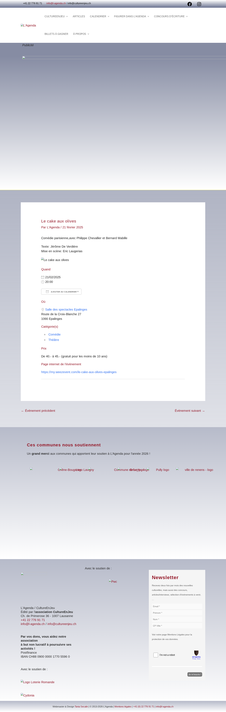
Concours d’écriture (169, 16)
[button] (66, 16)
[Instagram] (199, 4)
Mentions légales (123, 706)
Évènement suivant (190, 410)
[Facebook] (189, 4)
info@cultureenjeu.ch (79, 3)
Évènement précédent (38, 410)
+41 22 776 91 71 (33, 620)
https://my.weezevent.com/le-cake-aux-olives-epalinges (79, 372)
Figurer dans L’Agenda (130, 16)
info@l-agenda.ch (56, 3)
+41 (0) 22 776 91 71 (143, 706)
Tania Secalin (81, 706)
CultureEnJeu (55, 16)
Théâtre (53, 340)
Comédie (54, 334)
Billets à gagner (56, 34)
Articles (79, 16)
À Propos (79, 34)
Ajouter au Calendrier (63, 292)
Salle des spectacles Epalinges (66, 309)
